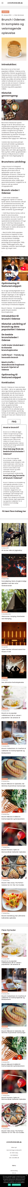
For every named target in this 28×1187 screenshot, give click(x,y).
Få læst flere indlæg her (14, 511)
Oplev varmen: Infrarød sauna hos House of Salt (13, 650)
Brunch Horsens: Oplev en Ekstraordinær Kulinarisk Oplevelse (14, 851)
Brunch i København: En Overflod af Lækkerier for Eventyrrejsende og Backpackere (14, 750)
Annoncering (14, 1170)
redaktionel (5, 11)
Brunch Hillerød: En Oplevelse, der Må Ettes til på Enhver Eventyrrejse (13, 785)
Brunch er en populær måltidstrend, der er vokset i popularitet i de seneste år (11, 715)
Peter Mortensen (19, 15)
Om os (14, 1173)
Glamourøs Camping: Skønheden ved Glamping (13, 617)
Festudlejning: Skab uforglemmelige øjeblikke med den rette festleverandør (14, 583)
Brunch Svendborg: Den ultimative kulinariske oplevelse (13, 917)
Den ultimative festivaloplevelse (13, 682)
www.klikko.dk (15, 1157)
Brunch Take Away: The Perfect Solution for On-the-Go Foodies (13, 884)
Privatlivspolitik (16, 1184)
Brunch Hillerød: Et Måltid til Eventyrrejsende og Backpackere (13, 818)
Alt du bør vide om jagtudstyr (12, 550)
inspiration (4, 545)
